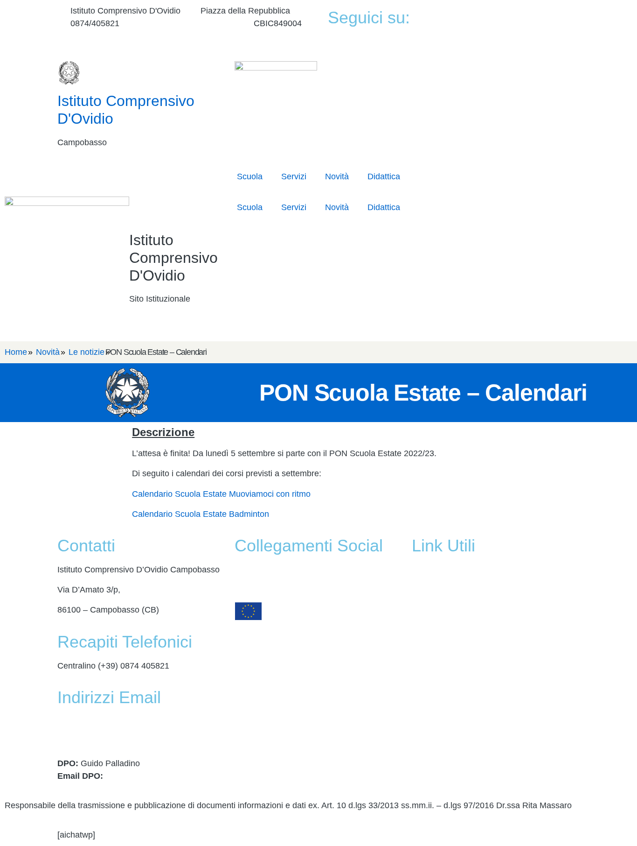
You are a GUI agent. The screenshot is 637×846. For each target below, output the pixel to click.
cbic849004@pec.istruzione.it (112, 734)
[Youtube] (515, 28)
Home (16, 352)
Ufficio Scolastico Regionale (464, 650)
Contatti (426, 589)
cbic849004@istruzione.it (186, 23)
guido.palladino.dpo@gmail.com (165, 776)
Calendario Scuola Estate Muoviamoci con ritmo (221, 494)
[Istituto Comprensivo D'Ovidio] (69, 73)
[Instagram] (515, 41)
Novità (337, 176)
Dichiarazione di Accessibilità (465, 730)
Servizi (293, 176)
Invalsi (424, 690)
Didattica (383, 176)
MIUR (422, 609)
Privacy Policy (438, 710)
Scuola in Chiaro (442, 670)
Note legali (431, 751)
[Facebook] (515, 15)
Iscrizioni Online (441, 630)
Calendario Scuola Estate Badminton (200, 514)
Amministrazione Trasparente (466, 569)
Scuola (250, 176)
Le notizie (86, 352)
